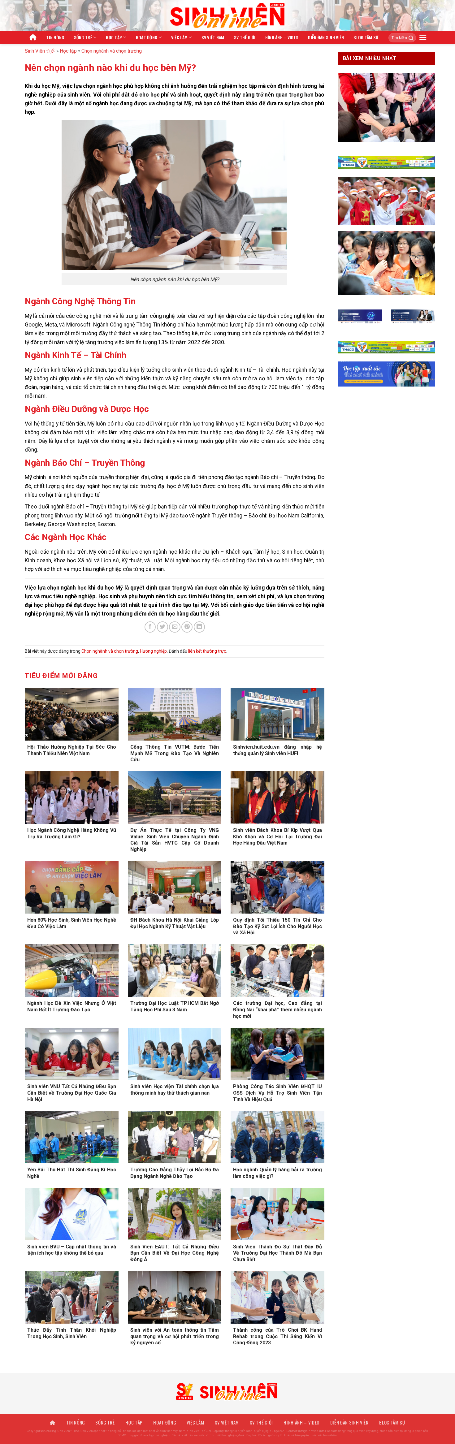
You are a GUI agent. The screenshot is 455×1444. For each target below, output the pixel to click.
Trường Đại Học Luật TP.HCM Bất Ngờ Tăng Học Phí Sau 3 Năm (174, 1006)
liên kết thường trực (207, 651)
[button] (423, 37)
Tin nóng (55, 37)
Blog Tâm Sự (365, 37)
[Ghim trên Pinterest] (187, 627)
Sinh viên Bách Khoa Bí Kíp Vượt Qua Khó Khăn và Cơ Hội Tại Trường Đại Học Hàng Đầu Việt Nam (277, 836)
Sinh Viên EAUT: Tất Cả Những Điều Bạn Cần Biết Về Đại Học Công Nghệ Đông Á (174, 1253)
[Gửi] (409, 37)
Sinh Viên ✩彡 (40, 51)
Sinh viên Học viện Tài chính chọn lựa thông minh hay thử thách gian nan (174, 1089)
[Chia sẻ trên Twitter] (162, 627)
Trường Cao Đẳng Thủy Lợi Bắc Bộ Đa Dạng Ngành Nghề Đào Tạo (174, 1173)
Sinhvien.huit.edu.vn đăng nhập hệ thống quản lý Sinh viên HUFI (277, 750)
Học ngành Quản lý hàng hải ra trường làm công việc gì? (277, 1173)
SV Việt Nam (213, 37)
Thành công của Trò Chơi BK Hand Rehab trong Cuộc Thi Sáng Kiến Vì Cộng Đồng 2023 (277, 1336)
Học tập (114, 37)
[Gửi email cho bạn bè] (174, 627)
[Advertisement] (227, 1400)
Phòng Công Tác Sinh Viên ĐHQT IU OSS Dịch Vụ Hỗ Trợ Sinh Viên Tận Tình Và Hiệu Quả (277, 1092)
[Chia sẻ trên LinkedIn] (199, 627)
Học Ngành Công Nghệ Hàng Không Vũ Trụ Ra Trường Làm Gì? (71, 833)
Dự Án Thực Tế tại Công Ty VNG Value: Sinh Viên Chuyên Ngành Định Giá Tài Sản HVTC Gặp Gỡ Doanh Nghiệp (174, 839)
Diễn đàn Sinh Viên (326, 37)
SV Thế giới (245, 37)
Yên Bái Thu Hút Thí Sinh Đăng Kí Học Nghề (71, 1173)
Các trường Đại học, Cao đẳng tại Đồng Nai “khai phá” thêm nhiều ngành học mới (277, 1009)
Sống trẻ (83, 37)
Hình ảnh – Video (282, 37)
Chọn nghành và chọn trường (111, 51)
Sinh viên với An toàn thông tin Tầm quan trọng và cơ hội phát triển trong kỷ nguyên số (174, 1336)
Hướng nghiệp (153, 651)
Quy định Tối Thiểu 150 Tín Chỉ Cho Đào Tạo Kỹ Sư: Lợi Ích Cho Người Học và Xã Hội (277, 926)
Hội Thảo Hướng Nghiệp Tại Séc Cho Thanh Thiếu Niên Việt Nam (71, 750)
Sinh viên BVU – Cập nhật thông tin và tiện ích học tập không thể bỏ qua (71, 1250)
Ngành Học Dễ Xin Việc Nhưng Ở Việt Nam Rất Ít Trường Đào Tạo (71, 1006)
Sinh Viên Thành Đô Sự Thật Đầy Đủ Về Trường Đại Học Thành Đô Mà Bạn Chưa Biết (277, 1253)
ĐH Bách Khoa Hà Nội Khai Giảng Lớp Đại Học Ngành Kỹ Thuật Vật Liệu (174, 923)
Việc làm (179, 37)
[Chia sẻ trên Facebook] (150, 627)
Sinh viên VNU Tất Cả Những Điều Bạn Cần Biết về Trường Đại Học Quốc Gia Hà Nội (71, 1092)
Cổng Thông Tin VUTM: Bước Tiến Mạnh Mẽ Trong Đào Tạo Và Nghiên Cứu (174, 753)
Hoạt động (147, 37)
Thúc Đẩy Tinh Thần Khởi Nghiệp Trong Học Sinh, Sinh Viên (71, 1333)
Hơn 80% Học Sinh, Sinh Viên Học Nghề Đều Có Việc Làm (71, 923)
